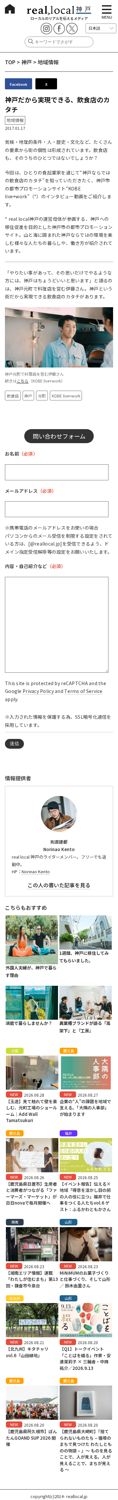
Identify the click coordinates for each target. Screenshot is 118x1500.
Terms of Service (83, 691)
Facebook (18, 84)
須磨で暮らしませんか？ (29, 1023)
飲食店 (13, 395)
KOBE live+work (66, 395)
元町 (42, 395)
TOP (10, 62)
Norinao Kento (36, 871)
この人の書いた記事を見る (59, 885)
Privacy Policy (38, 691)
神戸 (26, 62)
